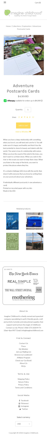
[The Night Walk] (12, 221)
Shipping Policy (23, 379)
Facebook (25, 400)
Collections (16, 26)
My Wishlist (23, 349)
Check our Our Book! (23, 360)
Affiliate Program (23, 358)
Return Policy (23, 382)
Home (8, 26)
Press (23, 346)
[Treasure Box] (35, 221)
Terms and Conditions (23, 387)
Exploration (26, 26)
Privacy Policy (23, 385)
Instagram (25, 406)
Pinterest (25, 403)
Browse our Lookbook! (23, 355)
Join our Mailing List (23, 352)
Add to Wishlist (22, 132)
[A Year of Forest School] (12, 241)
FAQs (23, 366)
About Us (23, 363)
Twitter (25, 409)
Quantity (19, 109)
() (38, 3)
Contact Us (23, 343)
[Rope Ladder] (35, 241)
